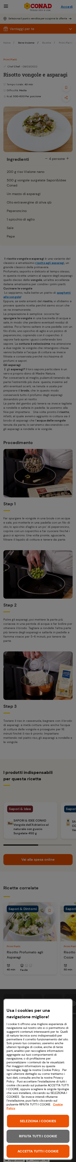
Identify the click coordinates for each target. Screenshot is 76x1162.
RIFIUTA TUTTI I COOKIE (38, 1136)
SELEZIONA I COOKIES (38, 1121)
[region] (38, 1079)
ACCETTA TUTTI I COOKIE (38, 1151)
